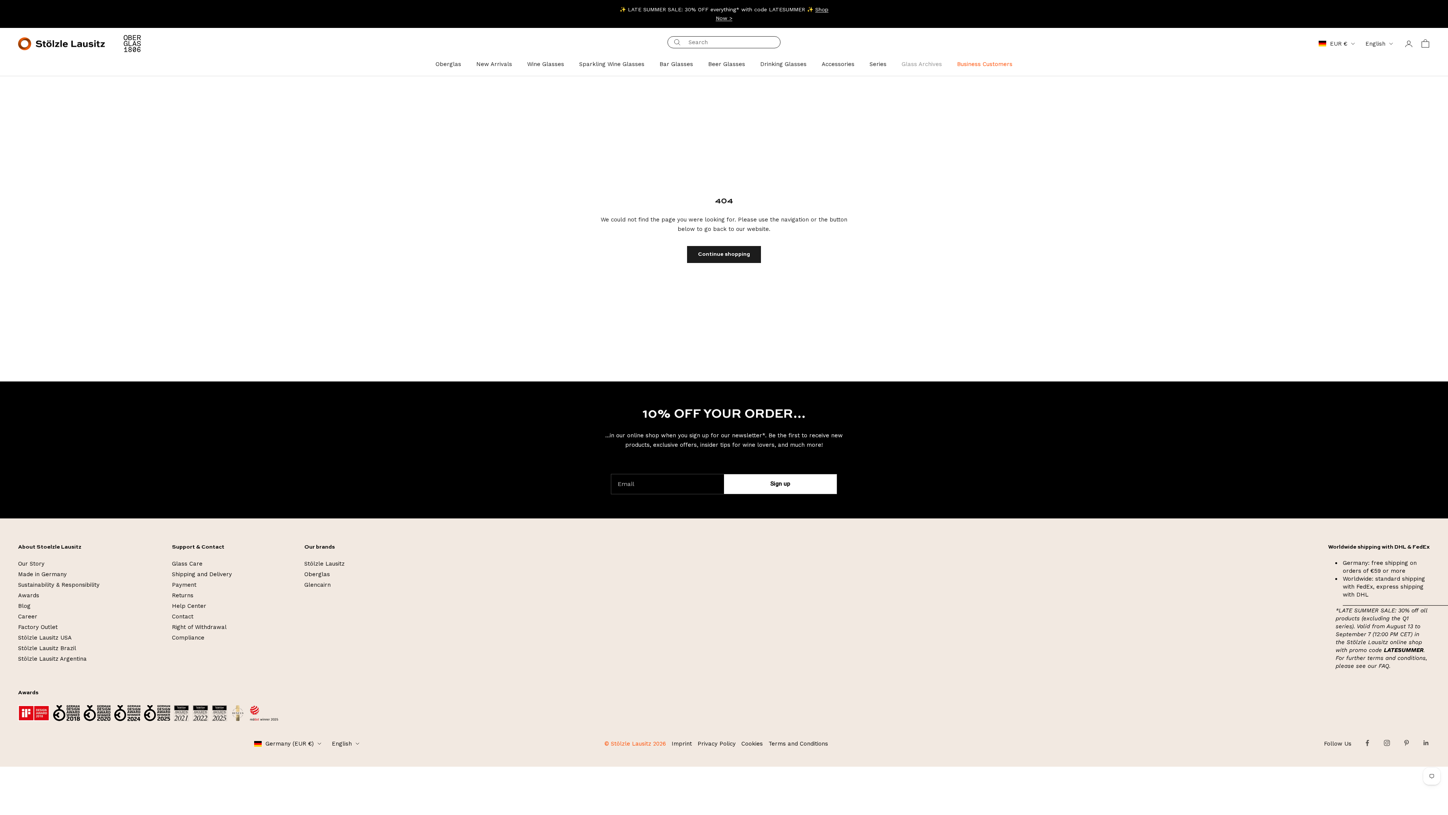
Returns (182, 595)
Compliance (188, 637)
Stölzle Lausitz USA (45, 637)
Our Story (31, 563)
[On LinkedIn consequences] (1426, 743)
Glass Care (187, 563)
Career (27, 616)
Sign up (780, 483)
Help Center (189, 606)
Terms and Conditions (798, 743)
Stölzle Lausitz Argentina (52, 658)
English (1375, 43)
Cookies (752, 743)
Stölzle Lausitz (324, 563)
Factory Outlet (38, 627)
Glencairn (317, 584)
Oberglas (317, 574)
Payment (184, 584)
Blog (24, 606)
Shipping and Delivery (202, 574)
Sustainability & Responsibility (59, 584)
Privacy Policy (717, 743)
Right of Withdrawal (199, 627)
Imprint (682, 743)
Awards (28, 595)
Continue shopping (724, 254)
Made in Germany (42, 574)
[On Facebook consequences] (1367, 743)
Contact (182, 616)
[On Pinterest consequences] (1406, 743)
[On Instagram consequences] (1387, 743)
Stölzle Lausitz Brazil (47, 648)
